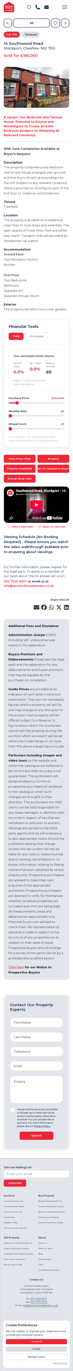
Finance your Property (48, 1217)
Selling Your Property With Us (18, 1243)
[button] (64, 7)
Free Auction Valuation (14, 1259)
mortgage (36, 336)
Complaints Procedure (48, 1270)
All (31, 23)
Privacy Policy (44, 1259)
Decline (36, 1349)
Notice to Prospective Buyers (51, 1212)
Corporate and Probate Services (18, 1254)
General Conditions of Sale (50, 1222)
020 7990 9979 (39, 1302)
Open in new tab (53, 526)
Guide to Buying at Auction (51, 1206)
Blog (40, 1254)
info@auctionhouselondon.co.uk (29, 586)
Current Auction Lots (13, 1201)
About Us (42, 1243)
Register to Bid (10, 1222)
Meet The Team (45, 1248)
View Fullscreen (23, 526)
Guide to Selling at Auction (16, 1248)
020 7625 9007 (15, 581)
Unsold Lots (9, 1217)
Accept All (36, 1341)
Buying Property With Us (50, 1201)
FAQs (40, 1264)
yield (16, 336)
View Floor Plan (20, 458)
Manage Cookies (36, 1356)
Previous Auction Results (15, 1228)
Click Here (16, 967)
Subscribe (15, 1183)
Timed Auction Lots (13, 1212)
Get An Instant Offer (13, 1264)
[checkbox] (12, 1110)
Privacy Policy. (42, 1126)
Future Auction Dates (14, 1206)
